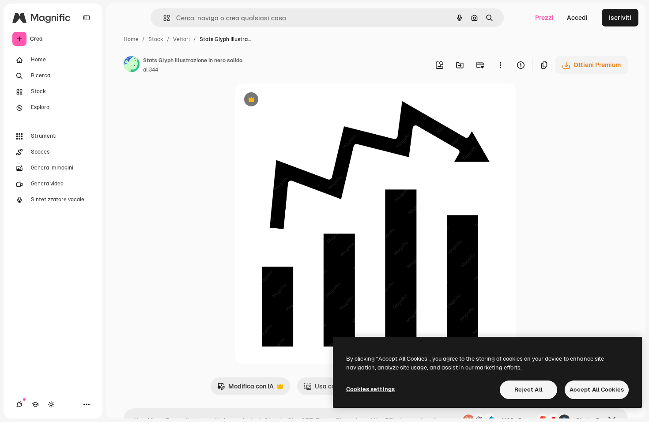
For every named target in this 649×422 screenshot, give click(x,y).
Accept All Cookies (597, 389)
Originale (293, 100)
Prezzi (544, 18)
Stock (155, 39)
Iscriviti (620, 18)
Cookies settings (370, 389)
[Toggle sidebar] (86, 18)
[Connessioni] (19, 404)
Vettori (181, 39)
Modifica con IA (245, 388)
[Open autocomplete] (163, 18)
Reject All (528, 389)
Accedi (577, 18)
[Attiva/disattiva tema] (51, 404)
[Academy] (35, 404)
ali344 (150, 69)
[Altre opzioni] (500, 65)
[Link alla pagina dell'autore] (132, 65)
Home (131, 39)
